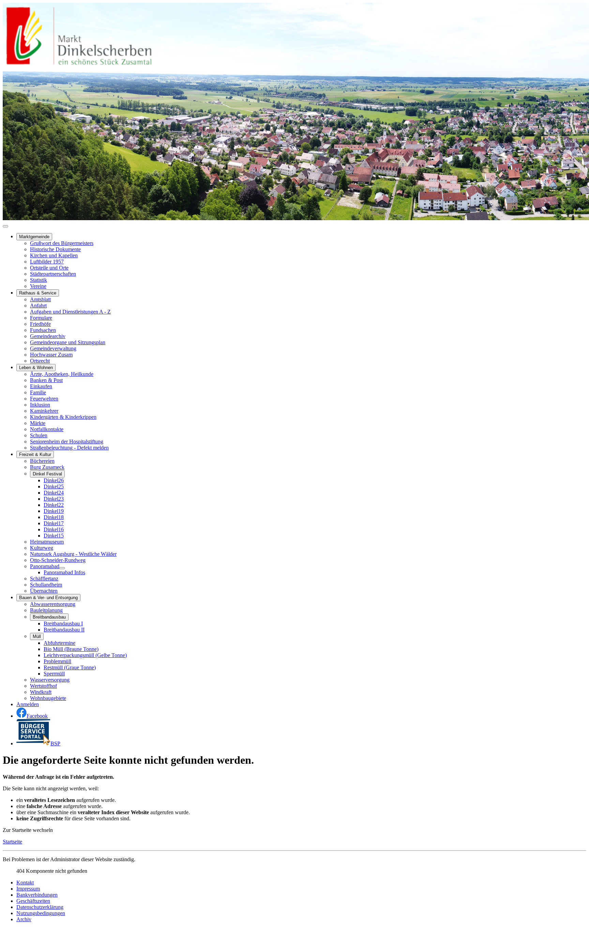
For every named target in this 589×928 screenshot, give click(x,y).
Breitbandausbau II (64, 630)
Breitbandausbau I (63, 623)
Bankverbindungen (37, 895)
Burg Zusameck (47, 467)
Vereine (38, 286)
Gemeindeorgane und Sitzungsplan (67, 342)
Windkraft (40, 692)
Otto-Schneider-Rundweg (58, 560)
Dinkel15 (54, 535)
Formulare (41, 318)
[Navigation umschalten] (5, 226)
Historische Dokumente (55, 249)
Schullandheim (46, 585)
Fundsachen (43, 330)
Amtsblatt (40, 299)
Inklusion (40, 405)
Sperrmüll (54, 673)
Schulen (38, 435)
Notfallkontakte (46, 429)
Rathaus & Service (37, 292)
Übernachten (44, 591)
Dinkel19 (54, 511)
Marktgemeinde (34, 236)
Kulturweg (41, 548)
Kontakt (25, 882)
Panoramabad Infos (64, 572)
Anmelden (27, 704)
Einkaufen (41, 386)
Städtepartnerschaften (53, 274)
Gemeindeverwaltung (53, 348)
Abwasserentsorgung (52, 604)
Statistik (38, 280)
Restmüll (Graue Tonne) (70, 667)
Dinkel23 (54, 499)
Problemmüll (57, 661)
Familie (38, 392)
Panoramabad (44, 566)
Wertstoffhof (43, 686)
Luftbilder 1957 (47, 261)
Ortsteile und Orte (49, 268)
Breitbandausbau (49, 617)
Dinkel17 (54, 523)
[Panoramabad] (62, 568)
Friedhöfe (40, 324)
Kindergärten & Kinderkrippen (63, 417)
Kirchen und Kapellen (54, 255)
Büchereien (42, 461)
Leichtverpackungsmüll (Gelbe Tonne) (85, 655)
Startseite (12, 842)
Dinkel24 (54, 493)
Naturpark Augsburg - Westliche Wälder (73, 554)
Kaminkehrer (44, 411)
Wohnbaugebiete (48, 698)
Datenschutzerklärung (39, 907)
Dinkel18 (54, 517)
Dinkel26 (54, 480)
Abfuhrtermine (59, 643)
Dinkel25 (54, 486)
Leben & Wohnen (36, 367)
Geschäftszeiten (33, 901)
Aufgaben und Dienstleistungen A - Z (70, 312)
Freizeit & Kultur (35, 454)
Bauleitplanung (46, 610)
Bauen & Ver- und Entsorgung (48, 597)
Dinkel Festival (47, 473)
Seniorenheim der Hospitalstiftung (66, 441)
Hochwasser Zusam (51, 354)
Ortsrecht (40, 361)
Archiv (23, 919)
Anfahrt (38, 305)
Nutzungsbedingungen (40, 913)
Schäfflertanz (44, 578)
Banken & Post (46, 380)
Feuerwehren (44, 398)
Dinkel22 (54, 505)
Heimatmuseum (47, 542)
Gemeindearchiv (47, 336)
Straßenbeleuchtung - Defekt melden (69, 448)
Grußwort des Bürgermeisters (61, 243)
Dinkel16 (54, 529)
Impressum (28, 889)
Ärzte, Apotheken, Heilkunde (61, 374)
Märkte (37, 423)
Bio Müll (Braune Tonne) (71, 649)
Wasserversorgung (50, 680)
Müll (37, 636)
